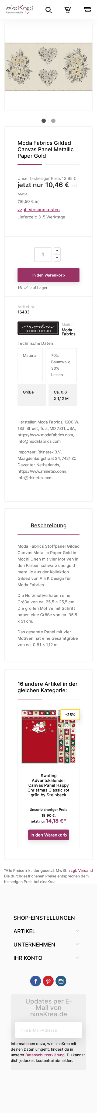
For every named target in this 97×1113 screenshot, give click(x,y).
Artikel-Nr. (26, 306)
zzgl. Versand (80, 870)
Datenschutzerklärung (45, 1055)
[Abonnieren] (73, 1030)
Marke (67, 324)
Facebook (35, 981)
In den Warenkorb (48, 275)
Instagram (61, 981)
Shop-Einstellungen (44, 918)
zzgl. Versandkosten (39, 209)
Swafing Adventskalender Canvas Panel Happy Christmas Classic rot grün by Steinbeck (48, 785)
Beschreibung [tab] (49, 525)
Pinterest (48, 981)
